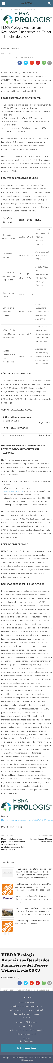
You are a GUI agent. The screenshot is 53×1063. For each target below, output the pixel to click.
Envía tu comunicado (26, 1048)
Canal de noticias (26, 1002)
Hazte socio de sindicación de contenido (26, 1030)
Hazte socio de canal (26, 1034)
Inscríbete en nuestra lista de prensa (26, 1006)
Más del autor (8, 862)
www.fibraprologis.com (13, 491)
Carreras (26, 1038)
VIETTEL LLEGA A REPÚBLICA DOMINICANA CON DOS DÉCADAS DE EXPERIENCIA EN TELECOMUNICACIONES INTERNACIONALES (34, 911)
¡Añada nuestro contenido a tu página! (26, 1010)
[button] (49, 3)
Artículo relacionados (11, 859)
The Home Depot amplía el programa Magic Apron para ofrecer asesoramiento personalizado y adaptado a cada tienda (33, 887)
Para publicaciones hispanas (26, 1014)
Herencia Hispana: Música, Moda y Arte (41, 840)
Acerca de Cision (26, 1026)
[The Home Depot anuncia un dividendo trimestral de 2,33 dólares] (7, 926)
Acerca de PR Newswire (26, 1022)
